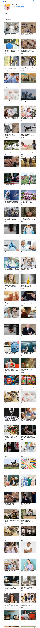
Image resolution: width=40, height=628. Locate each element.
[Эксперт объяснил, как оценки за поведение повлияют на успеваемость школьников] (28, 600)
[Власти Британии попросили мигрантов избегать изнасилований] (28, 80)
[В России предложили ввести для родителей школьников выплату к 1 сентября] (11, 349)
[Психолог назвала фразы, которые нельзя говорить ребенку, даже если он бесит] (28, 147)
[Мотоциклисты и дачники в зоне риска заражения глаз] (28, 181)
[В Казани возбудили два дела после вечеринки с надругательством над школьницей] (11, 231)
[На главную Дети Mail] (5, 1)
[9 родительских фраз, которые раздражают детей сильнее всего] (11, 164)
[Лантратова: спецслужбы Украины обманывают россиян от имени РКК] (11, 449)
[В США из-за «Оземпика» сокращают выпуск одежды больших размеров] (28, 483)
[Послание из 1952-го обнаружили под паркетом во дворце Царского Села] (28, 30)
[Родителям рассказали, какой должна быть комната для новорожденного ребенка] (28, 584)
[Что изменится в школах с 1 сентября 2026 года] (28, 533)
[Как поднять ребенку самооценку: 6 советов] (11, 517)
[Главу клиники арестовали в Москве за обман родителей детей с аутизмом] (11, 584)
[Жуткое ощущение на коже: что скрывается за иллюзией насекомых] (28, 550)
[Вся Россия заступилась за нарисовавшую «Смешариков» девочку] (28, 466)
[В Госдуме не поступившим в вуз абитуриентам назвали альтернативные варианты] (28, 349)
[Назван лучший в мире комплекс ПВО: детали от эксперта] (11, 466)
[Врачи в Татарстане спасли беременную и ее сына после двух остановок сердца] (28, 248)
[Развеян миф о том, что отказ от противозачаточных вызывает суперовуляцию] (11, 550)
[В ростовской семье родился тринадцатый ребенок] (11, 298)
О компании (5, 627)
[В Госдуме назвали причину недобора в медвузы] (28, 265)
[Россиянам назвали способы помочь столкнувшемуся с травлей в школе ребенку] (28, 517)
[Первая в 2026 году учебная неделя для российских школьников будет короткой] (11, 567)
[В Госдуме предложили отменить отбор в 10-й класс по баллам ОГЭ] (11, 399)
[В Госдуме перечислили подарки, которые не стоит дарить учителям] (28, 617)
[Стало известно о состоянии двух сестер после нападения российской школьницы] (11, 47)
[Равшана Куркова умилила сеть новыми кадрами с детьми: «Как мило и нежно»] (11, 600)
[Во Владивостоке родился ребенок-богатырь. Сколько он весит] (28, 47)
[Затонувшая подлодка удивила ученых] (28, 366)
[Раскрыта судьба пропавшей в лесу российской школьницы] (11, 215)
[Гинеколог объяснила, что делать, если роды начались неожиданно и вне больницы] (28, 416)
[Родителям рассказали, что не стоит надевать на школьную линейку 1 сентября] (28, 114)
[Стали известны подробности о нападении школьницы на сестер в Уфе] (11, 332)
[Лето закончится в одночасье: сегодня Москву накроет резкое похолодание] (28, 97)
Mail (1, 627)
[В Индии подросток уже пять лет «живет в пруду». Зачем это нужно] (11, 147)
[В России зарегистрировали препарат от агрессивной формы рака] (11, 248)
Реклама (9, 627)
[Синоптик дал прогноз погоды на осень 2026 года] (28, 63)
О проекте (20, 627)
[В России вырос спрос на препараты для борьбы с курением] (11, 80)
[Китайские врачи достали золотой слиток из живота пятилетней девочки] (28, 231)
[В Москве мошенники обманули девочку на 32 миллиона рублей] (28, 298)
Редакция (24, 627)
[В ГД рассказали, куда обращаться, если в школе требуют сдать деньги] (11, 500)
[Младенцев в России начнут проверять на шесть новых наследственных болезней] (28, 399)
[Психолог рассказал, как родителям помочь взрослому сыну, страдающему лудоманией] (28, 382)
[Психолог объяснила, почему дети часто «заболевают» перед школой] (28, 433)
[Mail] (3, 1)
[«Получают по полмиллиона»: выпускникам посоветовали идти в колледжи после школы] (11, 617)
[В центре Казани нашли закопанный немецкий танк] (11, 131)
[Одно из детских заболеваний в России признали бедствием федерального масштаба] (11, 282)
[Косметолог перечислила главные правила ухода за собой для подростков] (28, 567)
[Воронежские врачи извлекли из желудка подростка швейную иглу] (11, 265)
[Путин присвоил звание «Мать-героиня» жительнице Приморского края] (28, 332)
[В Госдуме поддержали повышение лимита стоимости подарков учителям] (11, 483)
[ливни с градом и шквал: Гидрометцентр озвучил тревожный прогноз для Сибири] (28, 282)
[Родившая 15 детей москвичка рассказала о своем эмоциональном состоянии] (11, 97)
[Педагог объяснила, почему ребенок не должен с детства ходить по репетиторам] (11, 315)
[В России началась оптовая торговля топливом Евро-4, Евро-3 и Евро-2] (11, 382)
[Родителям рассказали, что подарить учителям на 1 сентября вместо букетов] (11, 366)
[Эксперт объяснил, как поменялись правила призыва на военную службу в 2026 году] (11, 181)
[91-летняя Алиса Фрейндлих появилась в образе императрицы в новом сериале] (28, 500)
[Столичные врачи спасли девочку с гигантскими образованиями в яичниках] (11, 198)
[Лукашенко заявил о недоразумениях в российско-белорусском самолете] (28, 131)
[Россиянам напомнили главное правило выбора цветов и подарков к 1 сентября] (28, 449)
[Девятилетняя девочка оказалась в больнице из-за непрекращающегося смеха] (11, 30)
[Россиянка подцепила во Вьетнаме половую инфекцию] (11, 63)
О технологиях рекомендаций (31, 627)
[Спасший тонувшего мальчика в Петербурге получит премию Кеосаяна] (11, 416)
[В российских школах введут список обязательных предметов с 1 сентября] (11, 533)
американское (21, 6)
